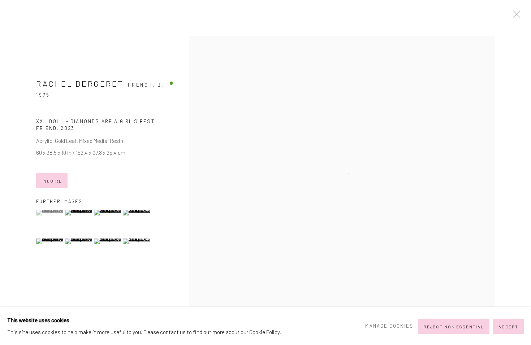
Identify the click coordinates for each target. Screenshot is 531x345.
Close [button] (514, 16)
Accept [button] (508, 326)
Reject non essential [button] (453, 326)
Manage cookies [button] (389, 326)
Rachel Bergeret (80, 83)
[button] (49, 212)
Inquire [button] (52, 180)
